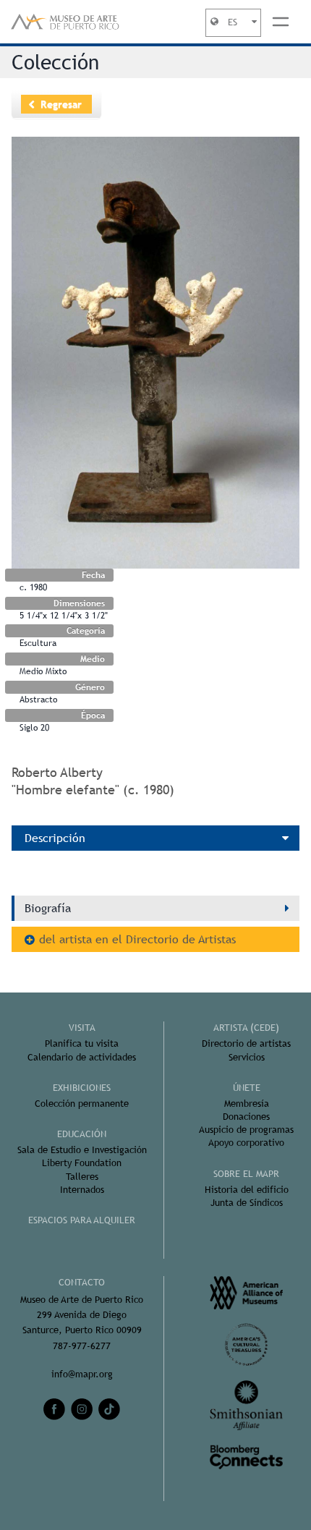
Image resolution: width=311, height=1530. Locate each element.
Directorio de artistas (246, 1043)
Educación (81, 1134)
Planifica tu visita (82, 1043)
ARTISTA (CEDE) (246, 1027)
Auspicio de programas (246, 1129)
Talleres (82, 1176)
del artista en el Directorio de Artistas (137, 939)
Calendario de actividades (81, 1057)
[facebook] (54, 1409)
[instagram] (82, 1409)
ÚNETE (246, 1087)
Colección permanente (82, 1103)
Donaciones (246, 1116)
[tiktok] (109, 1409)
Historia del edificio (247, 1189)
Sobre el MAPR (246, 1173)
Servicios (247, 1057)
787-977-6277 (82, 1345)
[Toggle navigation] (280, 21)
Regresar (61, 104)
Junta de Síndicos (246, 1202)
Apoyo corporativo (246, 1142)
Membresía (246, 1103)
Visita (82, 1027)
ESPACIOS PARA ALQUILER (81, 1220)
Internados (82, 1189)
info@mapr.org (82, 1374)
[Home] (65, 22)
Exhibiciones (82, 1087)
